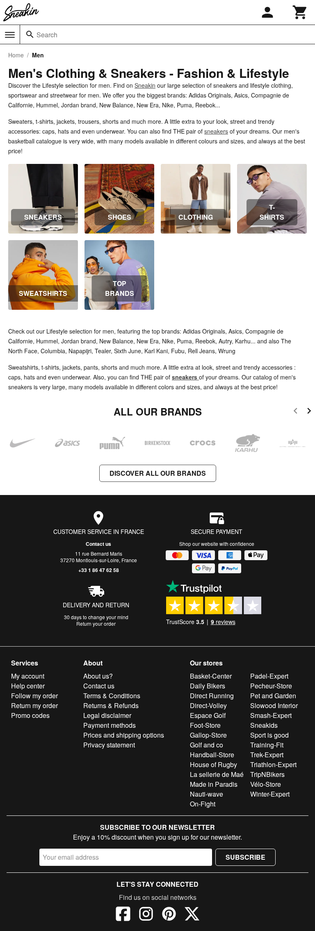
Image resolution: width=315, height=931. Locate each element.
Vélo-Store (265, 784)
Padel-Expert (269, 676)
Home (16, 55)
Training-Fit (266, 744)
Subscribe (245, 857)
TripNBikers (267, 774)
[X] (192, 915)
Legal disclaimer (107, 715)
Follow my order (34, 695)
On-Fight (202, 803)
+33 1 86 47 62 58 (98, 570)
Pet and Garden (273, 695)
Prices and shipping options (123, 735)
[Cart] (300, 12)
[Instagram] (146, 915)
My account (27, 676)
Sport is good (269, 735)
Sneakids (264, 725)
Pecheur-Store (271, 685)
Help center (28, 685)
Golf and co (206, 744)
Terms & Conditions (111, 695)
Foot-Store (205, 725)
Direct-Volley (208, 705)
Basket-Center (211, 676)
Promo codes (30, 715)
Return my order (34, 705)
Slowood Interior (274, 705)
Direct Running (212, 695)
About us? (98, 676)
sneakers (216, 131)
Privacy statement (109, 744)
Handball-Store (212, 754)
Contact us (98, 543)
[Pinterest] (169, 915)
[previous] (295, 412)
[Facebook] (123, 915)
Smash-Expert (271, 715)
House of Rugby (213, 764)
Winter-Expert (270, 794)
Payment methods (109, 725)
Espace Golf (208, 715)
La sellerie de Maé (217, 774)
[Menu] (10, 35)
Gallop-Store (208, 735)
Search (47, 34)
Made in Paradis (213, 784)
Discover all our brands (158, 473)
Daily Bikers (207, 685)
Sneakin (145, 85)
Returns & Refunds (111, 705)
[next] (309, 412)
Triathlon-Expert (273, 764)
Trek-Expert (266, 754)
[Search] (30, 34)
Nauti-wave (206, 794)
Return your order (96, 623)
